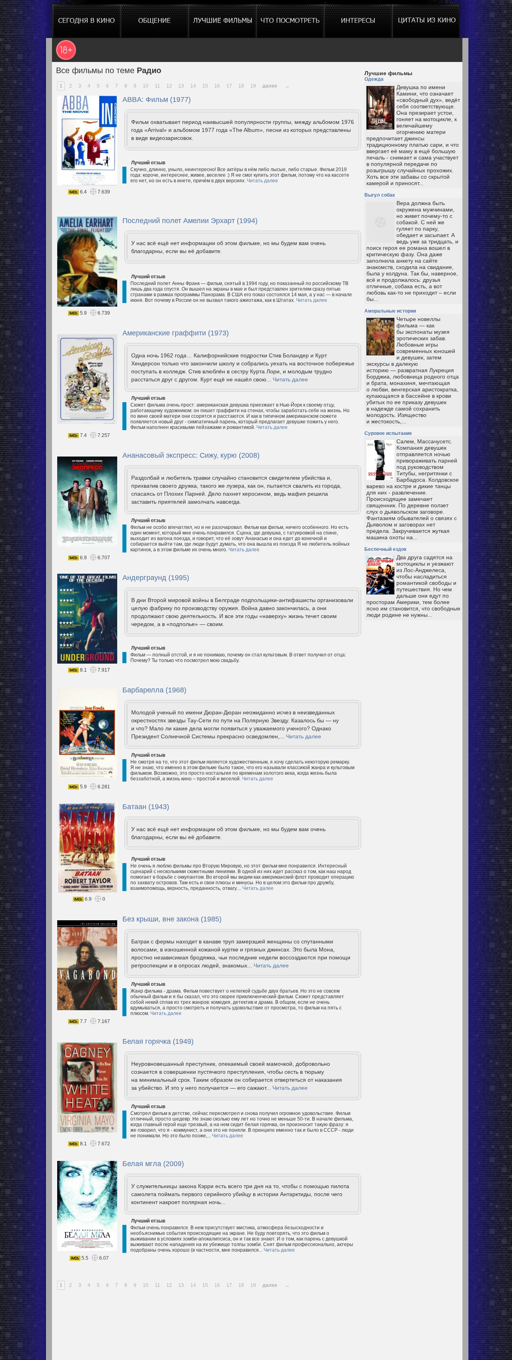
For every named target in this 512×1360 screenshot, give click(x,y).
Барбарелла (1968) (154, 690)
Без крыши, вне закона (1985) (172, 919)
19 (253, 86)
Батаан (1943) (145, 807)
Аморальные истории (390, 311)
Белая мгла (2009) (153, 1164)
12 (169, 86)
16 (217, 86)
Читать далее (262, 180)
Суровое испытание (388, 433)
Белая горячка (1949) (158, 1041)
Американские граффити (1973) (175, 333)
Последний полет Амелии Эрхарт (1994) (190, 221)
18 (241, 86)
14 (193, 86)
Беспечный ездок (385, 549)
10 (145, 86)
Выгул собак (379, 195)
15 (205, 86)
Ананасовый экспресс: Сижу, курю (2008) (191, 455)
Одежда (374, 79)
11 (157, 86)
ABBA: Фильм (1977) (156, 100)
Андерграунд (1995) (155, 578)
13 (181, 86)
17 (229, 86)
